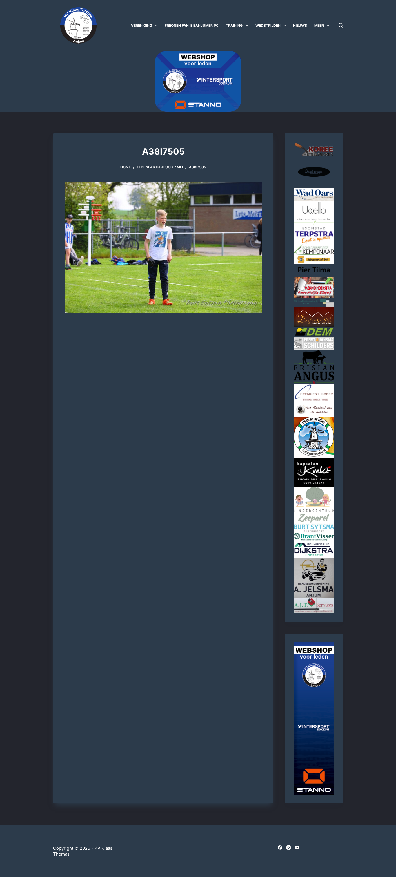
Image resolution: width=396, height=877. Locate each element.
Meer (319, 25)
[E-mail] (297, 847)
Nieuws (300, 25)
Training (234, 25)
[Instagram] (288, 847)
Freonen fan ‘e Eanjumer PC (192, 25)
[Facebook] (280, 847)
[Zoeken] (341, 25)
